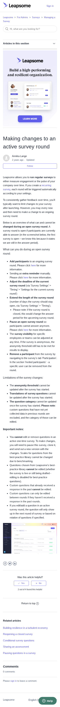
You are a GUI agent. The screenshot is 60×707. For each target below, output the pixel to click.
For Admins (22, 17)
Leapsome (8, 17)
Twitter (10, 563)
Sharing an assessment (16, 646)
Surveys (36, 17)
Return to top (28, 603)
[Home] (17, 7)
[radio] (21, 583)
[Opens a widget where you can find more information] (47, 701)
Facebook (5, 563)
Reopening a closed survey (18, 634)
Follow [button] (30, 166)
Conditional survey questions (18, 640)
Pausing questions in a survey (19, 653)
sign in (13, 681)
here (33, 265)
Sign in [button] (50, 6)
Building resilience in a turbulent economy (25, 627)
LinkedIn (15, 563)
